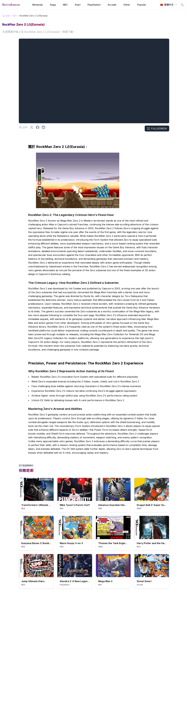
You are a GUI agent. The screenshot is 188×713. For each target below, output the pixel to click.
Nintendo (37, 4)
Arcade (112, 4)
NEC (65, 4)
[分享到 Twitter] (31, 127)
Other (126, 4)
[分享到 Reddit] (43, 127)
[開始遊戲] (36, 489)
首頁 (7, 15)
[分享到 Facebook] (37, 127)
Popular (141, 4)
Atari (77, 4)
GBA (14, 15)
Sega (53, 4)
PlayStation (94, 4)
